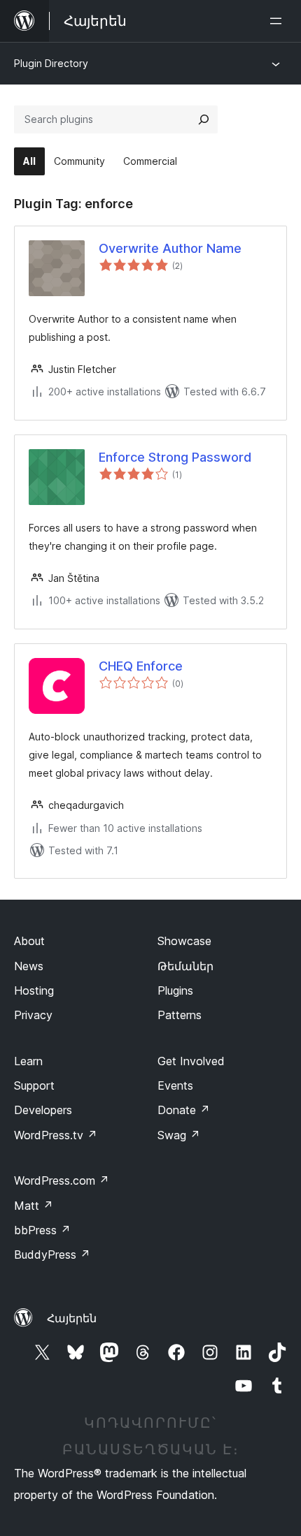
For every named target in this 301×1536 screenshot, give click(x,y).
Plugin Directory (51, 63)
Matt (33, 1206)
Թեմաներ (186, 966)
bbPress (42, 1230)
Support (34, 1085)
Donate (184, 1110)
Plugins (175, 990)
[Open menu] (278, 21)
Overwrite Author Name (170, 248)
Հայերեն (72, 1318)
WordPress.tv (55, 1135)
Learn (28, 1061)
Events (175, 1085)
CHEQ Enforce (141, 666)
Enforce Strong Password (175, 457)
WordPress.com (61, 1180)
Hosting (34, 990)
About (29, 941)
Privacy (33, 1015)
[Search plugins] (204, 119)
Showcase (184, 941)
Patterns (180, 1015)
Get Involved (191, 1061)
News (28, 966)
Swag (179, 1135)
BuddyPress (52, 1254)
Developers (43, 1110)
